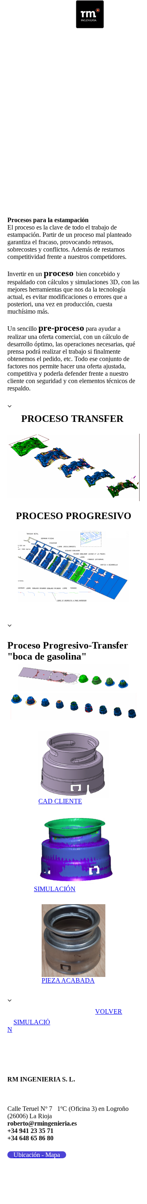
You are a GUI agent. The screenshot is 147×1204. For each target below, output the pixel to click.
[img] (90, 14)
